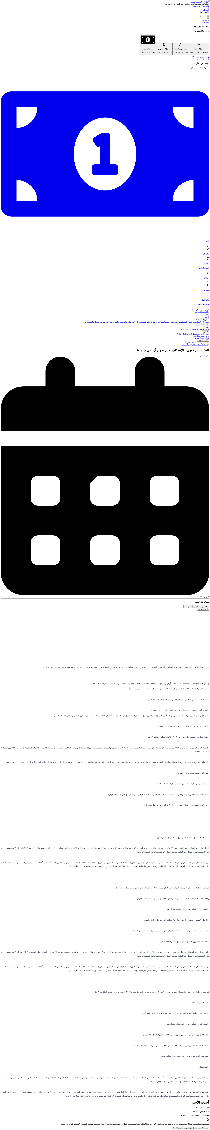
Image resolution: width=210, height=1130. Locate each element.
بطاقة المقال (188, 660)
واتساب (185, 640)
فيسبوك (198, 640)
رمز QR (198, 660)
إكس (191, 640)
